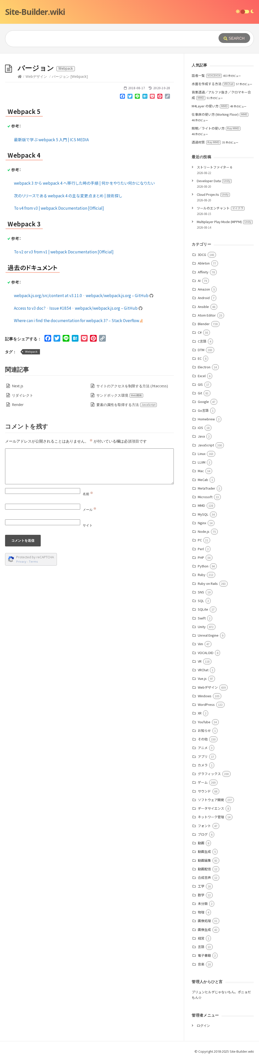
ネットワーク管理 (211, 816)
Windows (204, 695)
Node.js (203, 531)
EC (199, 358)
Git (200, 393)
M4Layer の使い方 (210, 106)
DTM (201, 349)
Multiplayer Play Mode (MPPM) (224, 221)
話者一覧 (206, 75)
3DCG (202, 254)
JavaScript (206, 445)
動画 (201, 842)
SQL (201, 600)
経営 (201, 938)
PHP (201, 557)
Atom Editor (206, 315)
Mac (201, 470)
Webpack (31, 351)
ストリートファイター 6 (214, 167)
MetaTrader (206, 488)
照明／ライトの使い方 (215, 128)
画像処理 (204, 920)
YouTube (204, 721)
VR (199, 661)
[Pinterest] (160, 97)
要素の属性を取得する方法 (126, 404)
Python (203, 566)
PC (200, 540)
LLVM (201, 462)
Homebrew (206, 419)
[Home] (20, 76)
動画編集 (204, 860)
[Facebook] (122, 97)
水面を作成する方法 (212, 83)
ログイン (203, 1025)
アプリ (202, 756)
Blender (203, 323)
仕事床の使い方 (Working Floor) (219, 114)
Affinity (203, 272)
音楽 (201, 964)
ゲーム (202, 782)
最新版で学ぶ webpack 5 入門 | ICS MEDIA (51, 139)
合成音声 (204, 877)
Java (201, 436)
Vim (200, 643)
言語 (201, 946)
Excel (201, 375)
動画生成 (204, 851)
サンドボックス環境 (119, 395)
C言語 (202, 341)
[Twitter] (130, 97)
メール (89, 509)
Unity (201, 626)
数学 (201, 895)
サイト (88, 525)
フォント (204, 825)
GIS (200, 384)
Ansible (203, 306)
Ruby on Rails (208, 583)
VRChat (203, 669)
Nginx (202, 522)
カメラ (202, 765)
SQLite (203, 609)
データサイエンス (211, 808)
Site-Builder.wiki (35, 11)
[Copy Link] (167, 97)
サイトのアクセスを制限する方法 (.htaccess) (132, 385)
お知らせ (204, 730)
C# (199, 332)
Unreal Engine (208, 635)
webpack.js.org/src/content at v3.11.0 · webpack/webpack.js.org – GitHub (81, 295)
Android (203, 297)
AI (199, 280)
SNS (201, 592)
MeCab (203, 479)
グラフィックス (209, 773)
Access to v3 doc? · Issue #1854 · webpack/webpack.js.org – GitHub (76, 308)
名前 (88, 494)
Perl (201, 548)
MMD (201, 505)
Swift (201, 618)
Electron (204, 367)
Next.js (17, 385)
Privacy (21, 561)
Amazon (204, 289)
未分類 (202, 903)
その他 (202, 739)
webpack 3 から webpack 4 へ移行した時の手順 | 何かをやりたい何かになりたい (84, 183)
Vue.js (202, 678)
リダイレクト (22, 395)
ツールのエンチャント (220, 208)
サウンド (204, 791)
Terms (33, 561)
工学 (201, 886)
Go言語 (203, 410)
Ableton (203, 263)
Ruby (201, 574)
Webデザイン (36, 76)
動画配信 (204, 869)
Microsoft (205, 496)
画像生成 (204, 929)
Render (18, 404)
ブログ (202, 834)
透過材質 (206, 142)
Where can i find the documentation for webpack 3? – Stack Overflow (77, 320)
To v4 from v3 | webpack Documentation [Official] (59, 208)
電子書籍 (204, 955)
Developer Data (213, 180)
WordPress (206, 704)
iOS (200, 427)
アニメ (202, 747)
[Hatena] (145, 97)
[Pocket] (152, 97)
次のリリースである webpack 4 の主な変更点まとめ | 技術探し (68, 195)
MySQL (203, 514)
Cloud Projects (213, 194)
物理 (201, 912)
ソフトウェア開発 (211, 799)
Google (203, 401)
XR (199, 713)
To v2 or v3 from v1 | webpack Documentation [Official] (64, 251)
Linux (201, 453)
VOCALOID (205, 652)
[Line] (137, 97)
